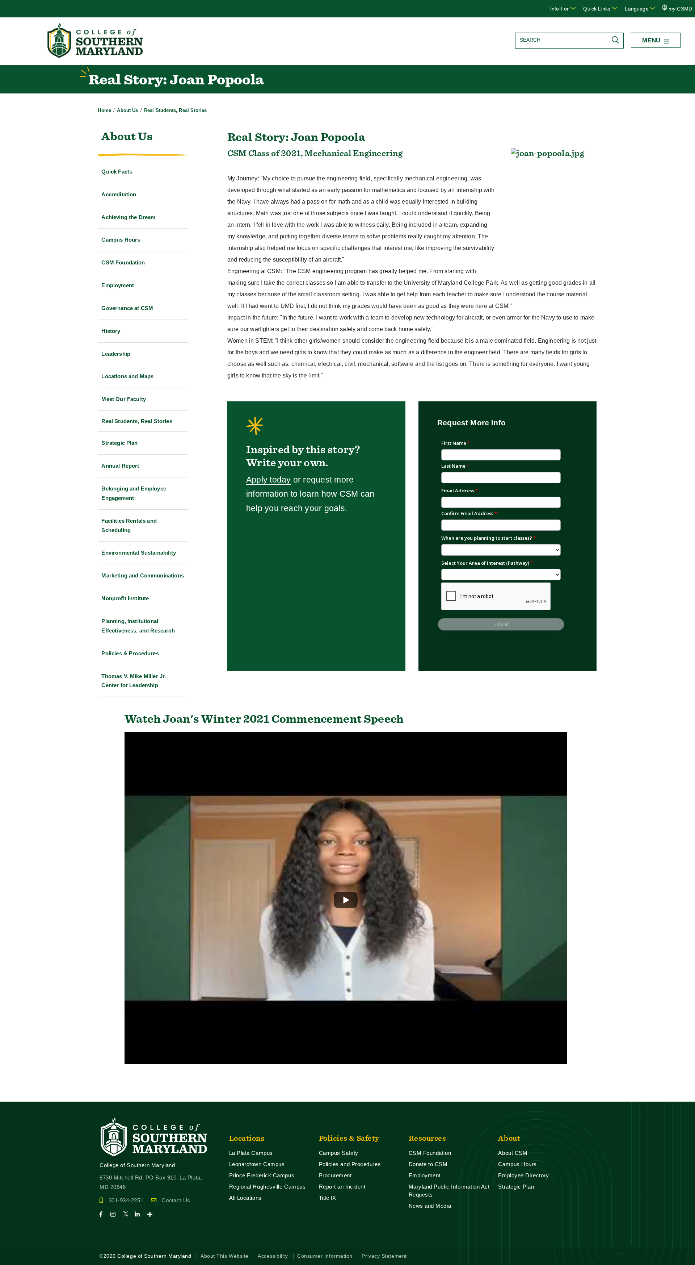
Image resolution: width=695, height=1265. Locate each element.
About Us (127, 110)
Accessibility (273, 1256)
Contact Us (175, 1200)
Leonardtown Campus (257, 1164)
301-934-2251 (126, 1200)
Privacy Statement (384, 1256)
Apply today (268, 479)
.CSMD (680, 9)
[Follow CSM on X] (128, 1214)
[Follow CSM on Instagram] (116, 1214)
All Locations (245, 1198)
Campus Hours (517, 1164)
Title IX (327, 1198)
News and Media (430, 1206)
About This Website (225, 1256)
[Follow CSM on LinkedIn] (140, 1214)
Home (104, 110)
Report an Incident (342, 1186)
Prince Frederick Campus (262, 1175)
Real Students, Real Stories (175, 110)
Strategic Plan (516, 1186)
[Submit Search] (617, 40)
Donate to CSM (428, 1164)
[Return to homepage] (96, 56)
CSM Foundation (430, 1153)
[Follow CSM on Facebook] (104, 1214)
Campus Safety (338, 1153)
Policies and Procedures (350, 1164)
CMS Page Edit (20, 1096)
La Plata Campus (251, 1153)
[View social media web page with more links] (152, 1214)
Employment (425, 1175)
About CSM (512, 1153)
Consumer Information (325, 1256)
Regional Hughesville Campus (267, 1186)
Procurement (335, 1175)
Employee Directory (523, 1175)
